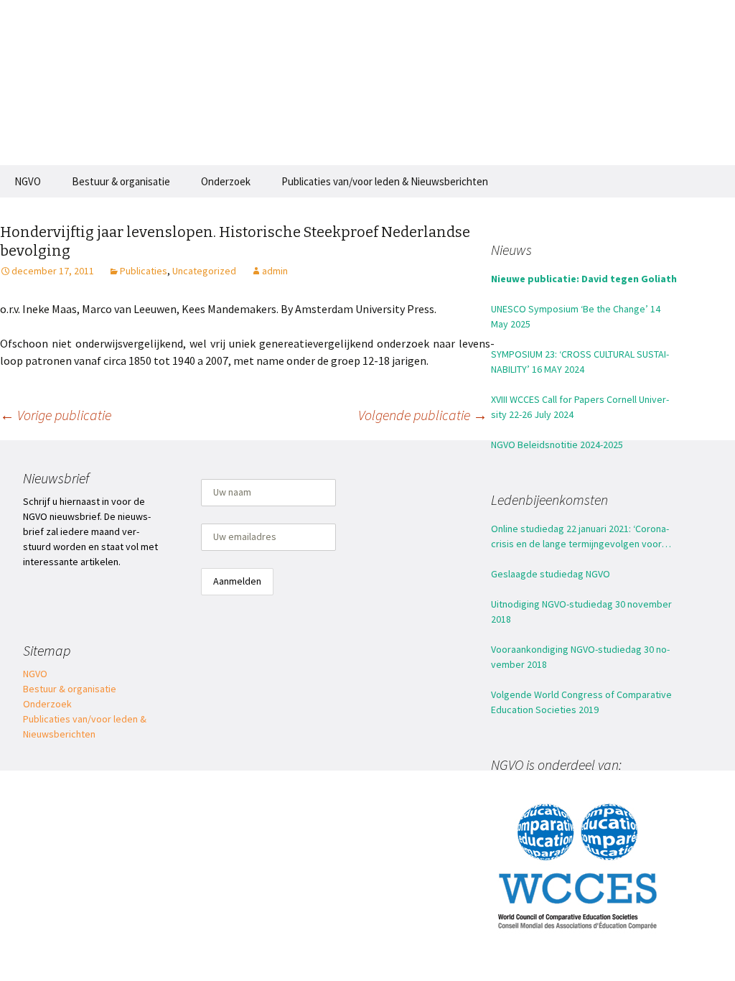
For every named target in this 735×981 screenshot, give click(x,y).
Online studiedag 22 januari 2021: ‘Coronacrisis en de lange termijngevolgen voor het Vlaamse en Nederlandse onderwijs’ (580, 537)
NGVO (27, 181)
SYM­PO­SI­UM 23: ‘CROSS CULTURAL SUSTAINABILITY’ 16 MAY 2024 (580, 362)
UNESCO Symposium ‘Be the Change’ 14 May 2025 (575, 316)
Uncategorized (204, 270)
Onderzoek (226, 181)
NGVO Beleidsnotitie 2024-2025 (557, 444)
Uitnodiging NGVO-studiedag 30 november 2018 (581, 612)
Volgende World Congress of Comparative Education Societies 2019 (581, 702)
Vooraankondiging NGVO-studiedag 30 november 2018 (580, 657)
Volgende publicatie (422, 415)
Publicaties (143, 270)
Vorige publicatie (55, 415)
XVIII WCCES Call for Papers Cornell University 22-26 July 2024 (580, 407)
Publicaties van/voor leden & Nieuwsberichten (384, 181)
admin (275, 270)
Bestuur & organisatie (121, 181)
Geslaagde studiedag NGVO (550, 573)
